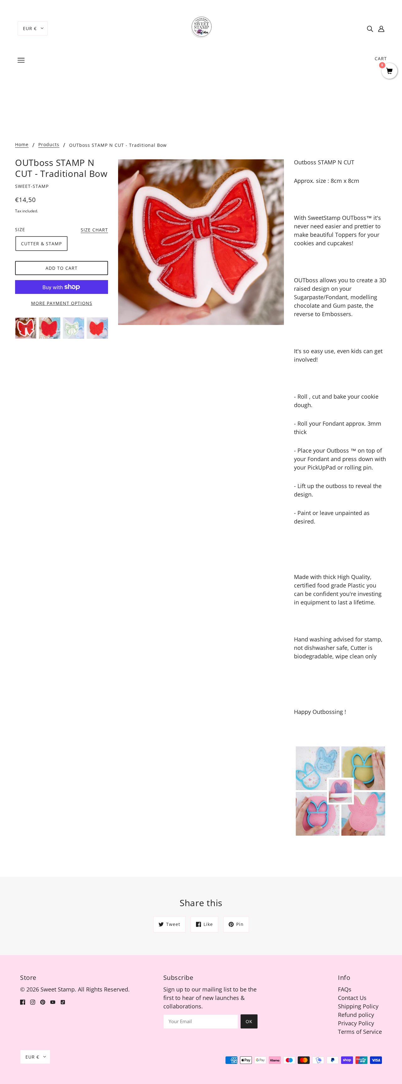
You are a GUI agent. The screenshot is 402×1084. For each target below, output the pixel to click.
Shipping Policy (358, 1006)
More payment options (61, 303)
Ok (249, 1021)
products (48, 144)
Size (20, 229)
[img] (370, 28)
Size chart (94, 230)
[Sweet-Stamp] (201, 27)
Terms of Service (360, 1031)
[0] (389, 71)
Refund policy (356, 1014)
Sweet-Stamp (32, 186)
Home (22, 144)
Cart (381, 58)
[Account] (381, 28)
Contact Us (352, 998)
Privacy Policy (356, 1023)
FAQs (344, 989)
